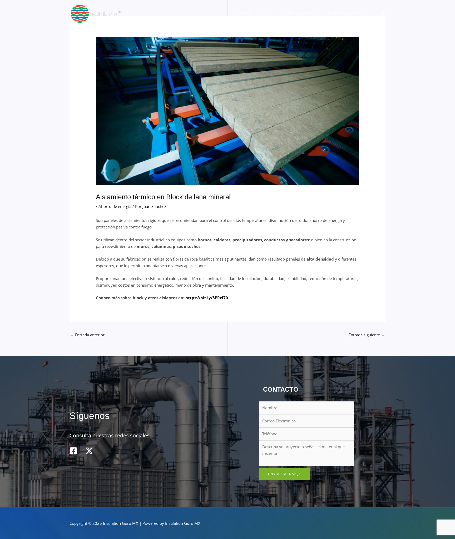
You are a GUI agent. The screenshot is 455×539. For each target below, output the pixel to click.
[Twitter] (89, 451)
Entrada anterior (87, 334)
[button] (383, 13)
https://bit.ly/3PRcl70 (206, 297)
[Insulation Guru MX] (96, 13)
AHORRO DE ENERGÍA (300, 13)
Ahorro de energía (114, 206)
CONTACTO (243, 13)
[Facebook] (73, 451)
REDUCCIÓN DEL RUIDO (350, 13)
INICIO (266, 13)
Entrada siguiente (367, 334)
